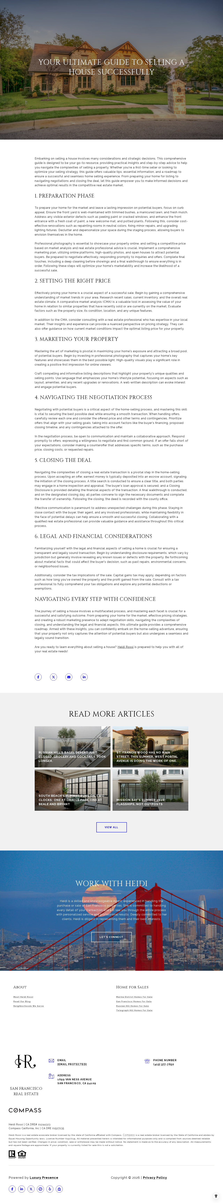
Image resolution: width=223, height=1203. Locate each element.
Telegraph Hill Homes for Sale (134, 1010)
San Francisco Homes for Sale (134, 1001)
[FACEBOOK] (12, 1189)
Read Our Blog (22, 1001)
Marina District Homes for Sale (134, 997)
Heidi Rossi (126, 647)
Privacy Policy (155, 1177)
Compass (129, 1135)
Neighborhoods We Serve (28, 1006)
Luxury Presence (44, 1177)
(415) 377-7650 (163, 1064)
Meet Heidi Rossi (23, 997)
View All (111, 827)
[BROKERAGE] (40, 1189)
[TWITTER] (31, 1189)
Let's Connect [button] (111, 937)
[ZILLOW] (59, 1189)
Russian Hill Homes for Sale (132, 1006)
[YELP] (49, 1189)
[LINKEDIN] (21, 1189)
